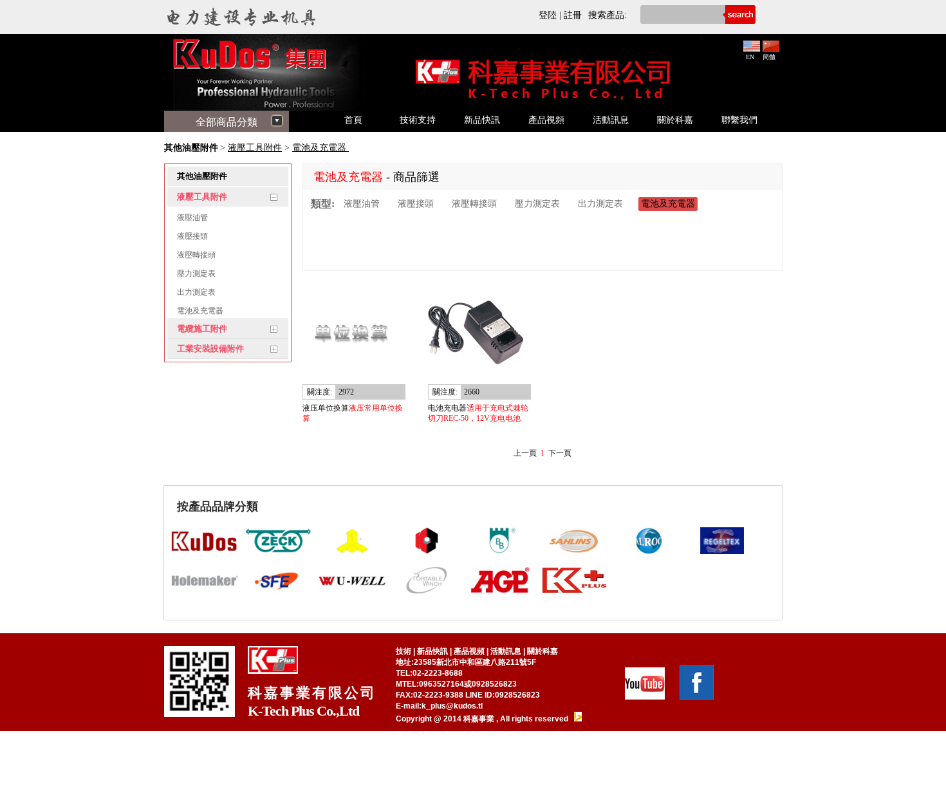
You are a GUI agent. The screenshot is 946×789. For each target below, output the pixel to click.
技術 (403, 651)
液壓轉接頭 (196, 254)
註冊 (573, 15)
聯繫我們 (739, 120)
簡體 (769, 56)
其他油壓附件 (191, 148)
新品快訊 (482, 120)
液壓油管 (192, 217)
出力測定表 (196, 292)
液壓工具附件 (255, 148)
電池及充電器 (320, 148)
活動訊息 (611, 120)
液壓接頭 (192, 236)
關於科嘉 (675, 120)
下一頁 (559, 453)
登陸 (548, 15)
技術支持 (418, 120)
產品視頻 (546, 120)
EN (750, 56)
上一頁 (525, 453)
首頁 (353, 120)
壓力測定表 (196, 273)
